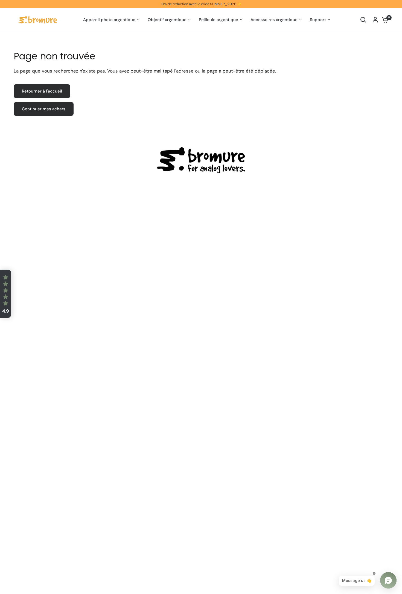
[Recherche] (363, 19)
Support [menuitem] (318, 19)
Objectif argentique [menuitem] (167, 19)
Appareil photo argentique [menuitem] (109, 19)
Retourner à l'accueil (42, 91)
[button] (5, 294)
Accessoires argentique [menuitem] (274, 19)
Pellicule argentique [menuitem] (218, 19)
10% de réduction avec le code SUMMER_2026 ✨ (201, 4)
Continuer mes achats (43, 109)
